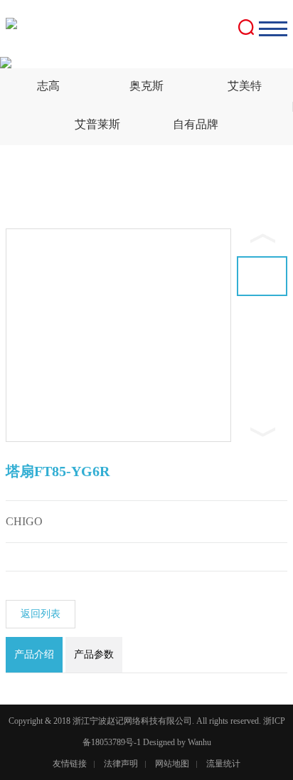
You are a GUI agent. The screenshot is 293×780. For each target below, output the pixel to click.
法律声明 (121, 764)
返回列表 (40, 613)
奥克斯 (146, 86)
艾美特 (245, 86)
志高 (48, 86)
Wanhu (199, 742)
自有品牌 (195, 124)
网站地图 (172, 764)
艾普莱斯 (97, 124)
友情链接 (70, 764)
